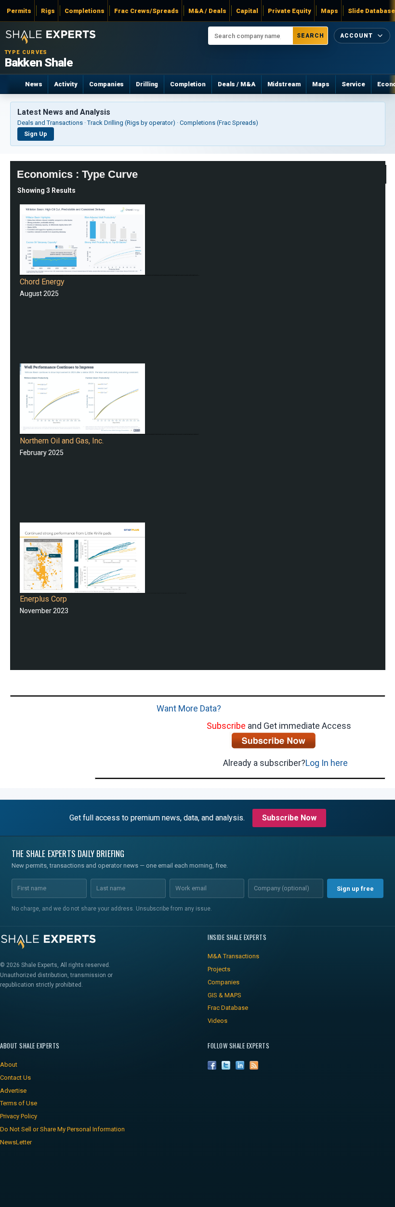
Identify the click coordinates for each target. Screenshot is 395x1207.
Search (310, 35)
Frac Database (228, 1007)
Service (353, 84)
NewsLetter (16, 1142)
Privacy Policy (18, 1116)
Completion (188, 84)
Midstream (284, 84)
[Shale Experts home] (50, 35)
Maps (329, 10)
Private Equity (289, 10)
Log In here (326, 763)
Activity (65, 84)
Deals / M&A (236, 84)
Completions (85, 10)
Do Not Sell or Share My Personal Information (62, 1129)
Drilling (147, 84)
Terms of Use (18, 1103)
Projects (219, 969)
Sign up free (355, 888)
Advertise (13, 1090)
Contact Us (15, 1077)
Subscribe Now (289, 817)
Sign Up (35, 133)
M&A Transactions (233, 956)
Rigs (48, 10)
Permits (19, 10)
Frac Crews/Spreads (146, 10)
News (33, 84)
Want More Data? (189, 708)
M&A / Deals (207, 10)
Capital (247, 10)
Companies (106, 84)
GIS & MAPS (224, 995)
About (8, 1064)
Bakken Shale (39, 62)
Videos (217, 1020)
